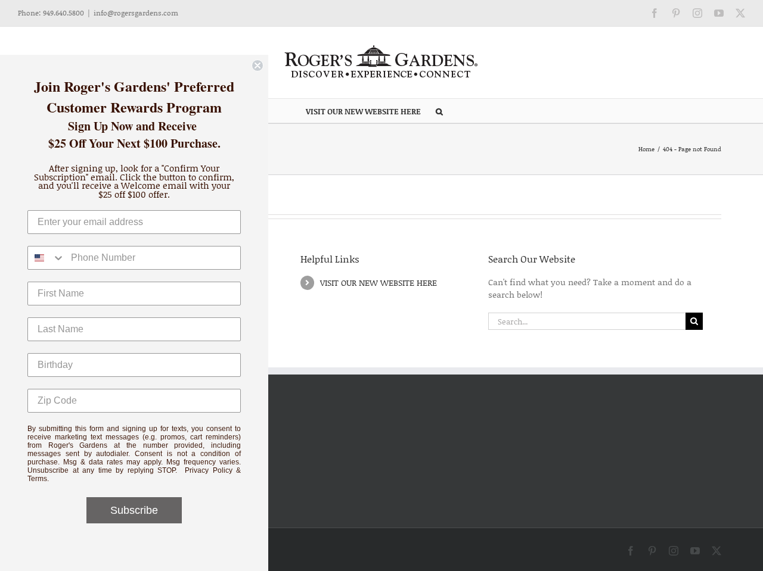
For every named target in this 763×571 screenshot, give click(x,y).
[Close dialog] (257, 65)
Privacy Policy (208, 470)
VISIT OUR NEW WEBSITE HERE (378, 282)
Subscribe (134, 510)
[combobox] (46, 258)
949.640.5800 (63, 13)
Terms (37, 479)
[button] (439, 111)
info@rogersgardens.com (136, 13)
